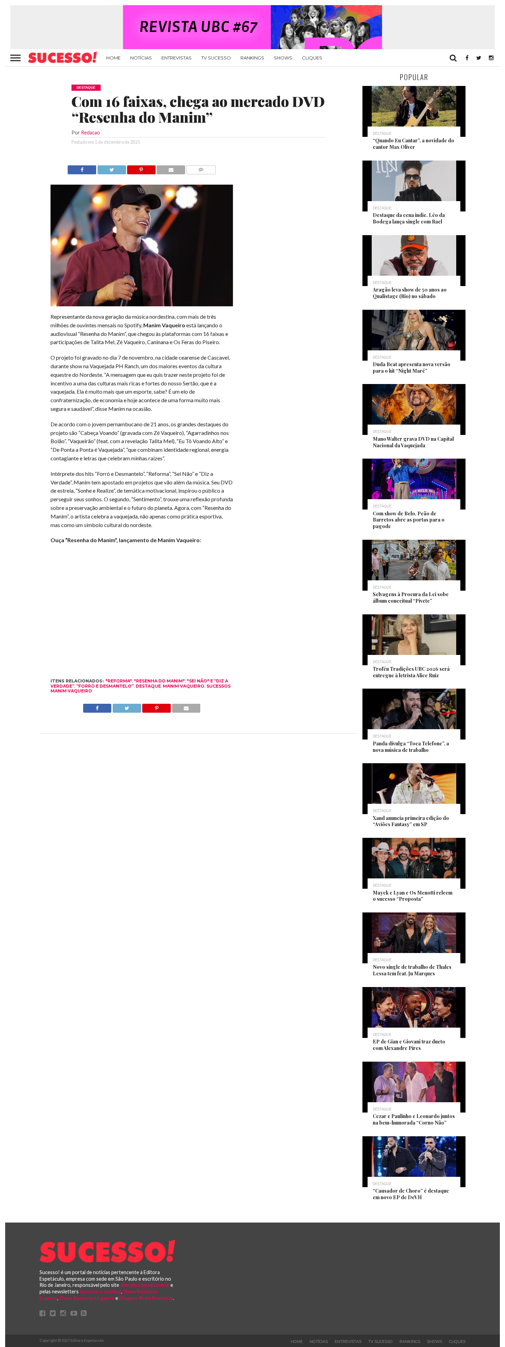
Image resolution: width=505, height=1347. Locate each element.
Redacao (90, 132)
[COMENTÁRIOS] (200, 168)
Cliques (312, 58)
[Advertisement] (294, 268)
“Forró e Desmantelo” (105, 686)
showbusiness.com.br (144, 1285)
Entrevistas (176, 58)
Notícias (141, 58)
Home (113, 58)
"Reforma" (118, 680)
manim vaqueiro (183, 686)
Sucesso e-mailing (100, 1291)
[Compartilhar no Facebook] (82, 168)
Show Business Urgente (86, 1298)
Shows (283, 58)
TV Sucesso (216, 58)
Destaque (148, 686)
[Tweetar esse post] (111, 168)
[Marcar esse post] (141, 168)
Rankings (252, 58)
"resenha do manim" (159, 680)
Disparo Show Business (146, 1298)
